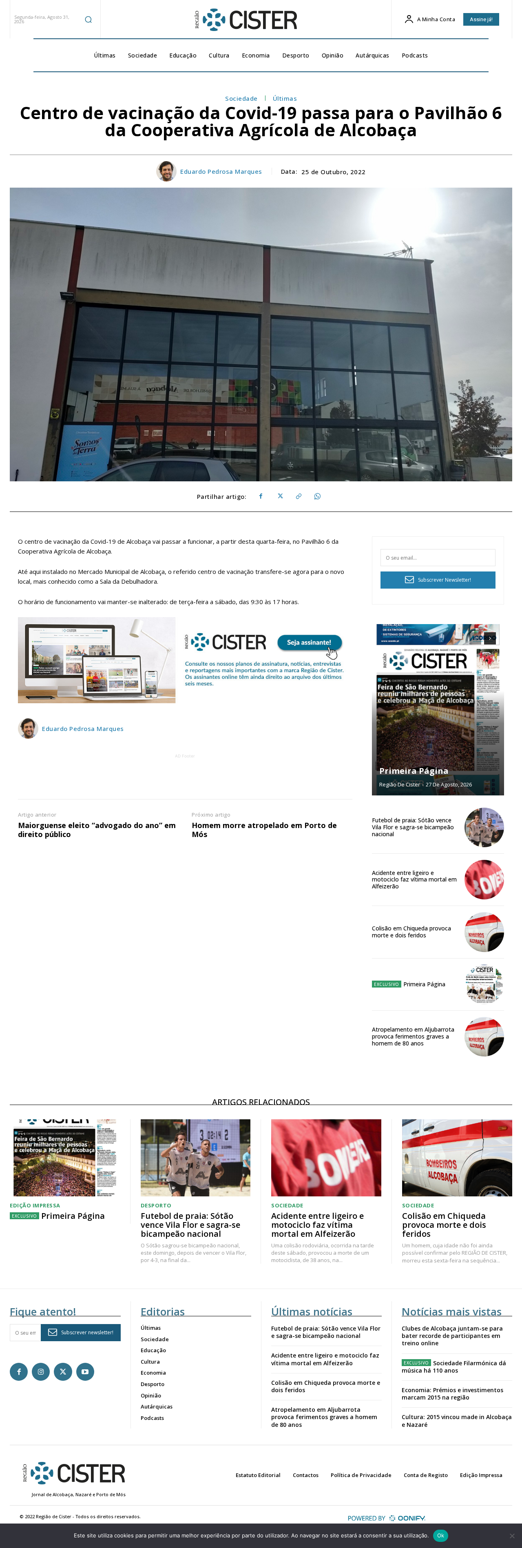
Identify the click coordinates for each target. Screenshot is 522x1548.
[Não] (512, 1536)
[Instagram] (41, 1372)
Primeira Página (414, 770)
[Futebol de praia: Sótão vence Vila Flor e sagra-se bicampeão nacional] (484, 827)
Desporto (156, 1205)
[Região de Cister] (245, 20)
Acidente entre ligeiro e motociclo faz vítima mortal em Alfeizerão (414, 879)
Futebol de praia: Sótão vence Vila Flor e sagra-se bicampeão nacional (413, 827)
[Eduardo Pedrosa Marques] (167, 171)
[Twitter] (279, 496)
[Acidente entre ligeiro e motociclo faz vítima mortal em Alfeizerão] (484, 879)
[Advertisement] (185, 778)
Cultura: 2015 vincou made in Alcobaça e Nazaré (457, 1420)
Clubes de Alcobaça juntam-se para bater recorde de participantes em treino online (452, 1335)
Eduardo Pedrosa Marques (221, 171)
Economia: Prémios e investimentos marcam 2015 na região (452, 1393)
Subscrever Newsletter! (444, 579)
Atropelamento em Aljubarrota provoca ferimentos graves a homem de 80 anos (413, 1036)
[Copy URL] (298, 496)
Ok (441, 1535)
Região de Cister (399, 784)
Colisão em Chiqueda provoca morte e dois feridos (411, 931)
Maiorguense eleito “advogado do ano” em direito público (97, 830)
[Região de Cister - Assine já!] (185, 660)
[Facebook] (260, 496)
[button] (88, 19)
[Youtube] (85, 1372)
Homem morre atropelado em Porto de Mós (264, 830)
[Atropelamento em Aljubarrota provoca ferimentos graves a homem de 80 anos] (484, 1036)
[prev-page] (475, 638)
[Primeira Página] (438, 709)
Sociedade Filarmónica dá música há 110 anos (454, 1366)
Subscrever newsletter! (87, 1332)
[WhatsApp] (317, 496)
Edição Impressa (35, 1205)
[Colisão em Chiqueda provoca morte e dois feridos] (484, 932)
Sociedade (241, 98)
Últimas (285, 98)
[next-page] (490, 638)
